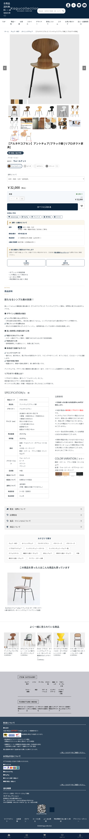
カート (44, 837)
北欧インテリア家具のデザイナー (53, 709)
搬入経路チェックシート (61, 252)
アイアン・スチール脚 (36, 558)
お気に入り (62, 837)
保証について (15, 527)
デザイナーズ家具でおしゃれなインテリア (64, 709)
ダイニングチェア (27, 31)
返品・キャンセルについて (20, 521)
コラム (59, 22)
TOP (3, 21)
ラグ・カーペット (44, 691)
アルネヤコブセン (43, 543)
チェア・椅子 (15, 31)
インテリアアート (52, 691)
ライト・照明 (28, 691)
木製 (77, 553)
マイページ (80, 837)
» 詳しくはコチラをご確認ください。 (73, 752)
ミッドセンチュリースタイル (35, 548)
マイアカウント (8, 820)
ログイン (27, 820)
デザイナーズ (58, 543)
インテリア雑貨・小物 (61, 691)
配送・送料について (18, 509)
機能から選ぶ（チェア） (31, 553)
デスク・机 (48, 683)
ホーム (6, 31)
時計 (36, 690)
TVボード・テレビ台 (61, 684)
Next (84, 68)
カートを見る (36, 820)
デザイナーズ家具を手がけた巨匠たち (43, 709)
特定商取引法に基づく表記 (62, 820)
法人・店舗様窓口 (83, 22)
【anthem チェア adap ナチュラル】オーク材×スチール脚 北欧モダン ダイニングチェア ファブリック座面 (23, 609)
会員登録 (18, 820)
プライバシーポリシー (80, 820)
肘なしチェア (47, 553)
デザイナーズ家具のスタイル (22, 709)
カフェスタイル (14, 553)
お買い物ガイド (69, 22)
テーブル (41, 682)
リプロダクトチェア (15, 548)
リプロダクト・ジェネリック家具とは (31, 709)
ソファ (34, 682)
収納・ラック (54, 683)
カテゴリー (26, 837)
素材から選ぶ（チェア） (64, 553)
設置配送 (13, 515)
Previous (5, 68)
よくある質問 (47, 820)
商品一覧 (12, 22)
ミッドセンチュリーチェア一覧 (59, 548)
